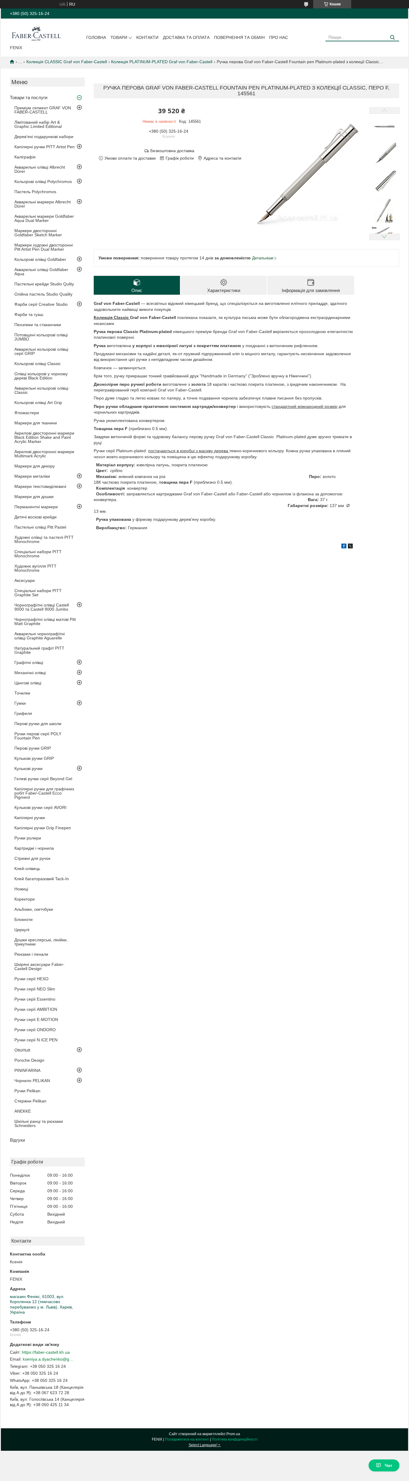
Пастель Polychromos (35, 191)
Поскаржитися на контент (187, 1439)
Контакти (147, 37)
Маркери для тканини (35, 422)
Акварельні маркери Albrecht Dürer (42, 203)
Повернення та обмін (239, 37)
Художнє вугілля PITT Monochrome (35, 568)
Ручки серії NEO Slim (34, 989)
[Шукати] (392, 37)
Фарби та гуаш (28, 314)
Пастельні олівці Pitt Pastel (40, 527)
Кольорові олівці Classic (37, 363)
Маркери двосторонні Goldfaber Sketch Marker (38, 232)
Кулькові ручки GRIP (34, 758)
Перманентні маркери (36, 506)
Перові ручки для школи (37, 723)
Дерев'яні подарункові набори (43, 136)
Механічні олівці (30, 672)
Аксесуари (24, 580)
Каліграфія (25, 157)
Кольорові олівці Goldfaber (40, 259)
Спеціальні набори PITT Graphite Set (38, 592)
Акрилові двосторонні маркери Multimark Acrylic (44, 453)
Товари (118, 37)
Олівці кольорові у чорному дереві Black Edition (41, 375)
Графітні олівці (28, 662)
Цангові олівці (27, 682)
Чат (388, 1465)
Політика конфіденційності (234, 1439)
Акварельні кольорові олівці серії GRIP (41, 351)
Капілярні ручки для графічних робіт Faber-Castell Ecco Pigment (44, 793)
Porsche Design (29, 1060)
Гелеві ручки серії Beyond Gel (43, 778)
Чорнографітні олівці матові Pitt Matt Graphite (45, 621)
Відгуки (17, 1140)
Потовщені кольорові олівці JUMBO (41, 336)
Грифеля (23, 713)
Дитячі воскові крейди (35, 517)
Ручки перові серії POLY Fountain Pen (37, 735)
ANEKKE (22, 1111)
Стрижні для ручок (32, 858)
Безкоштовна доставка (172, 150)
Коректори (24, 899)
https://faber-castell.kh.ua (46, 1352)
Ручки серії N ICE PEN (35, 1039)
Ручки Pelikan (27, 1090)
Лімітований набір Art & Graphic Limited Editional (38, 124)
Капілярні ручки (29, 817)
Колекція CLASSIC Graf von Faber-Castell (66, 62)
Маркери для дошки (34, 496)
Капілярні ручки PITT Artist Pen (44, 146)
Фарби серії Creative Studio (41, 304)
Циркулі (21, 929)
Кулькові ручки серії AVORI (40, 807)
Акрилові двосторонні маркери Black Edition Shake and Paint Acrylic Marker (44, 437)
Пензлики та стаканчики (37, 324)
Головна (96, 37)
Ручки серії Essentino (34, 999)
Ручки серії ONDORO (35, 1029)
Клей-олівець (27, 868)
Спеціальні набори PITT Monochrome (38, 553)
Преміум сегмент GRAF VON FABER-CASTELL (42, 109)
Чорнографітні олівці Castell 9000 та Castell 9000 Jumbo (41, 607)
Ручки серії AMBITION (35, 1009)
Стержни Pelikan (30, 1101)
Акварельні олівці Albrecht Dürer (39, 169)
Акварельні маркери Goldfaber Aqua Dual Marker (44, 218)
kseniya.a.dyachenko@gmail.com (48, 1359)
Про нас (278, 37)
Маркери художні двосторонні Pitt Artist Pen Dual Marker (43, 247)
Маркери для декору (34, 466)
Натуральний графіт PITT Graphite (39, 650)
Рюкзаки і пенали (31, 954)
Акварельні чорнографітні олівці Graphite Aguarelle (39, 635)
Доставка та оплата (186, 37)
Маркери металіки (32, 476)
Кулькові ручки (28, 768)
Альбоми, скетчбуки (33, 909)
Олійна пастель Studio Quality (43, 294)
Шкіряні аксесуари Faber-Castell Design (39, 966)
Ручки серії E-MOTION (36, 1019)
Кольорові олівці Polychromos (43, 181)
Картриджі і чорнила (34, 848)
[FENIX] (36, 33)
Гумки (20, 703)
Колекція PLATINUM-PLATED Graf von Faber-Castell (161, 62)
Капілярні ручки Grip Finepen (42, 827)
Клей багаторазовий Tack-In (41, 878)
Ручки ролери (27, 838)
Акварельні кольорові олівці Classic (41, 390)
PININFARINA (27, 1070)
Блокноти (23, 919)
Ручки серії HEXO (31, 978)
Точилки (22, 693)
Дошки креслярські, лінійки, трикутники (41, 941)
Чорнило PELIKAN (32, 1080)
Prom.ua (233, 1434)
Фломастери (26, 412)
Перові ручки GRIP (32, 748)
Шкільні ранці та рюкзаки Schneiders (38, 1123)
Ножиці (21, 889)
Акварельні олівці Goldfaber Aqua (41, 271)
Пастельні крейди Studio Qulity (44, 284)
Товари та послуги (28, 97)
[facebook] (343, 546)
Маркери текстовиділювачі (40, 486)
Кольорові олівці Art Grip (38, 402)
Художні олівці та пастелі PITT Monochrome (44, 539)
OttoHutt (22, 1050)
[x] (350, 546)
